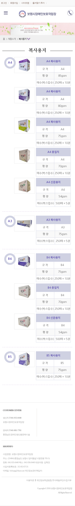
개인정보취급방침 (44, 480)
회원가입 (14, 3)
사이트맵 (25, 3)
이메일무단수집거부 (62, 480)
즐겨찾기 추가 (38, 3)
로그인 (4, 3)
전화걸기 (70, 13)
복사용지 (22, 39)
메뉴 (6, 13)
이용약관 (30, 480)
